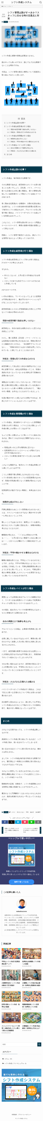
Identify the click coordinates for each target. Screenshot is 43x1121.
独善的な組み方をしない (19, 139)
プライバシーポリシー (24, 1114)
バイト (13, 812)
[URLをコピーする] (38, 822)
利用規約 (14, 1114)
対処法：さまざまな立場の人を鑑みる (23, 151)
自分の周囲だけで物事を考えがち (22, 148)
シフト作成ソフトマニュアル (15, 1063)
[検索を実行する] (39, 1044)
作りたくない (20, 812)
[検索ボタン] (40, 2)
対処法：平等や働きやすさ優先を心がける (25, 141)
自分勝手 (38, 812)
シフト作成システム (21, 2)
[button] (5, 822)
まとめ (9, 154)
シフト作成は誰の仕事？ (16, 123)
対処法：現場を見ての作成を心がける (23, 132)
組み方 (32, 812)
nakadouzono (21, 911)
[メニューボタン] (2, 2)
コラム (5, 21)
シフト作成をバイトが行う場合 (19, 145)
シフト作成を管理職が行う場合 (19, 136)
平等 (27, 812)
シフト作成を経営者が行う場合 (19, 126)
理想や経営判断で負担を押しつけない (23, 129)
